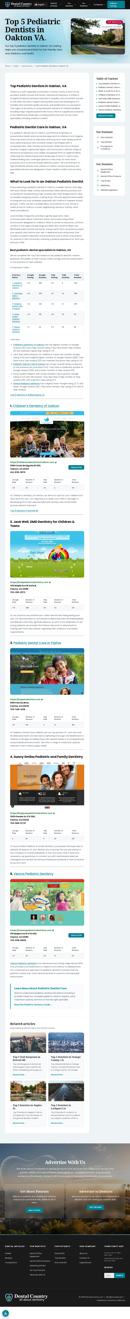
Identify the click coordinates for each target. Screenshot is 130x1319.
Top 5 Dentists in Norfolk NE (24, 510)
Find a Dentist (61, 1262)
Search (119, 1275)
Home (7, 66)
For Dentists (69, 4)
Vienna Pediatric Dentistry (16, 329)
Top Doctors (26, 66)
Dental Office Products (40, 1261)
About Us (83, 1253)
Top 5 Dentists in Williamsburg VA (27, 394)
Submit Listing (113, 4)
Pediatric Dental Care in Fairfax (17, 306)
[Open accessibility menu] (5, 1313)
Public (16, 66)
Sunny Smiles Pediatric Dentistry (16, 318)
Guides (8, 1253)
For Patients (83, 4)
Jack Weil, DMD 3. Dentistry (17, 295)
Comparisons (11, 1262)
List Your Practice (37, 1270)
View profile (76, 467)
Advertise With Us (37, 1275)
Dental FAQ (59, 1253)
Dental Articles (53, 4)
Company (98, 4)
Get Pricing (96, 1207)
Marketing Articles (38, 1265)
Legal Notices (85, 1262)
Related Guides (105, 115)
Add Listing (34, 1210)
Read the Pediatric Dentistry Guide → (33, 1004)
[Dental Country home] (18, 4)
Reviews (8, 1258)
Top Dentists (114, 22)
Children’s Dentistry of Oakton (17, 285)
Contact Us (84, 1258)
